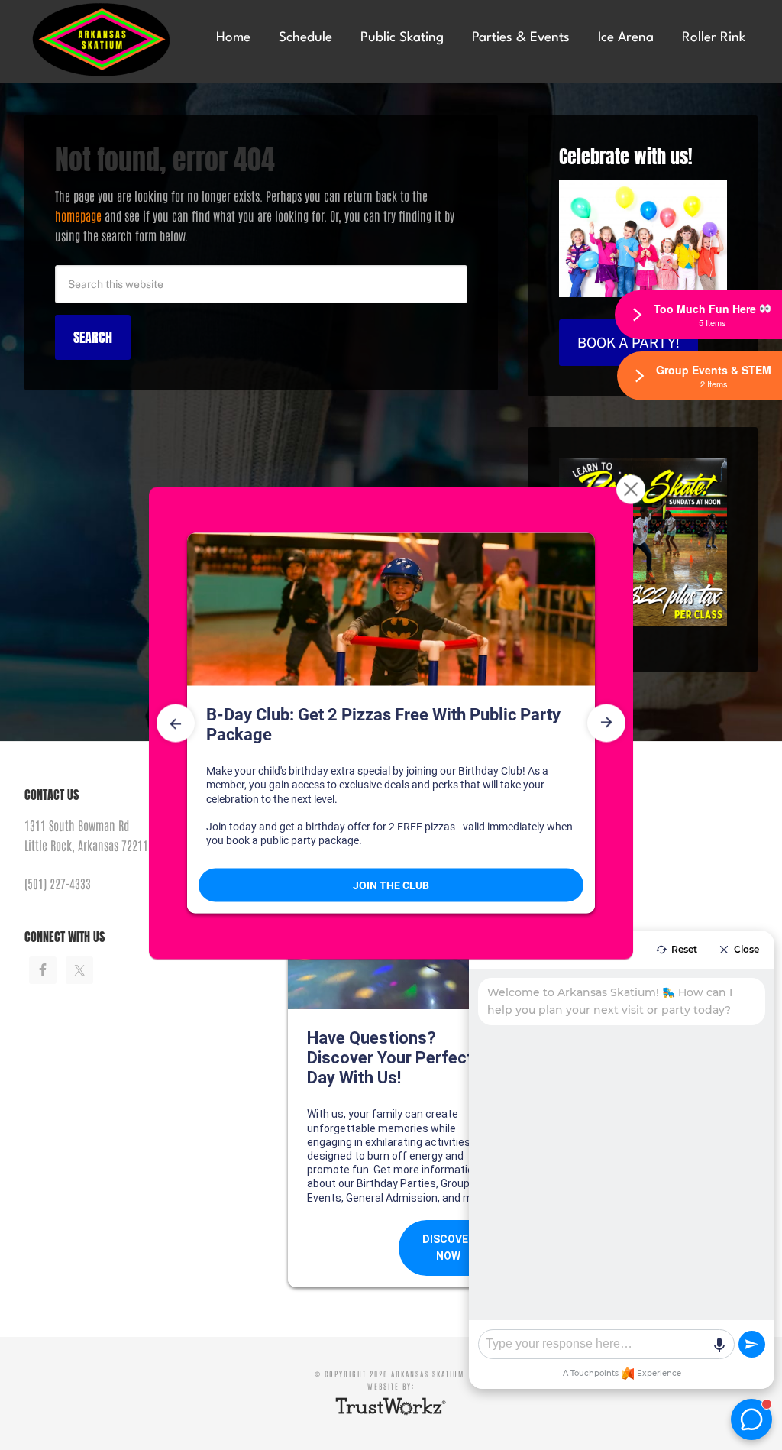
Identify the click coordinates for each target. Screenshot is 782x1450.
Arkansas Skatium (107, 40)
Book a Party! (628, 343)
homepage (78, 215)
